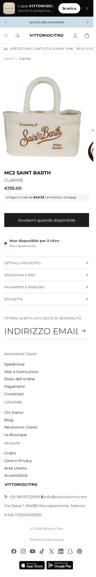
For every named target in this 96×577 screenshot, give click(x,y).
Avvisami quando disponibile (46, 220)
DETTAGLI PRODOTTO (22, 263)
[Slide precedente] (6, 22)
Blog (8, 420)
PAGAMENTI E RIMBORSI (24, 287)
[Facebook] (14, 551)
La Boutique (15, 434)
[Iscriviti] (83, 331)
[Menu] (6, 35)
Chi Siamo (13, 412)
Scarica (69, 8)
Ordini (10, 453)
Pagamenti (14, 386)
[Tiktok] (42, 551)
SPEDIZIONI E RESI (19, 275)
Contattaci (14, 394)
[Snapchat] (70, 551)
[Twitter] (51, 551)
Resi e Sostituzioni (21, 371)
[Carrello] (87, 36)
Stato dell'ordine (19, 379)
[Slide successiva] (87, 22)
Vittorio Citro (52, 529)
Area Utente (15, 468)
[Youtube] (32, 551)
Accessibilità (15, 475)
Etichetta (13, 299)
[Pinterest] (79, 551)
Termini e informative (47, 540)
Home (9, 59)
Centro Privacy (18, 460)
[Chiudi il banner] (87, 8)
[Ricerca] (17, 36)
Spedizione (14, 364)
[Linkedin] (61, 551)
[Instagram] (23, 551)
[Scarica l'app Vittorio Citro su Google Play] (60, 565)
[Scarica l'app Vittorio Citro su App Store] (32, 565)
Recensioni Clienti (21, 427)
